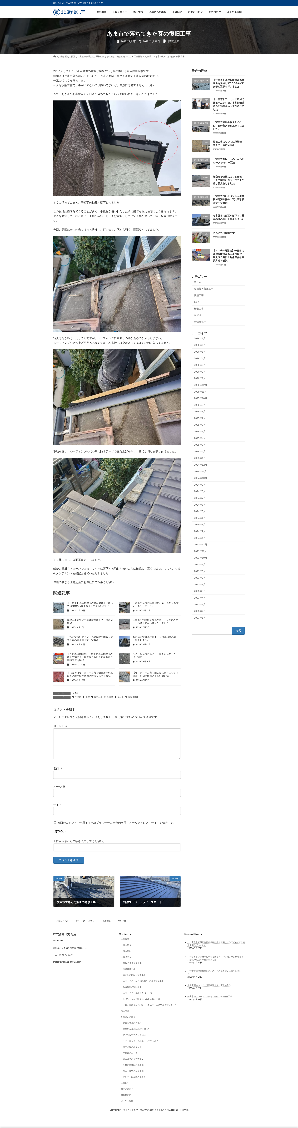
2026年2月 (200, 371)
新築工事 (199, 295)
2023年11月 (200, 551)
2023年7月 (200, 578)
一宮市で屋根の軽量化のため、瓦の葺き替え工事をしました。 (228, 125)
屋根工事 (98, 697)
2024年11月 (200, 471)
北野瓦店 (75, 582)
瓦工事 (120, 697)
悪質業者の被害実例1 (133, 1059)
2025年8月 (200, 411)
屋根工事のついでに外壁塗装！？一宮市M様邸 (209, 985)
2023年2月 (200, 611)
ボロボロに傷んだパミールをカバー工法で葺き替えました (150, 1005)
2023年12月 (200, 544)
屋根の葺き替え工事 (132, 963)
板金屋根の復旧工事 (132, 987)
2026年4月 (200, 358)
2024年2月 (200, 531)
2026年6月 (200, 345)
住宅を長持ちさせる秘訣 (134, 1035)
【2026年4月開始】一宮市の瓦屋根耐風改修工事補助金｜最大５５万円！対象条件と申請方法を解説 (90, 657)
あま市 (78, 697)
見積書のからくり (131, 1053)
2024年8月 (200, 491)
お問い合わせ (62, 921)
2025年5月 (200, 431)
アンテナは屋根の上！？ (134, 1077)
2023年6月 (200, 584)
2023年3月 (200, 604)
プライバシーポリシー (86, 921)
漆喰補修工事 (129, 969)
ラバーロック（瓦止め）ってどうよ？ (140, 1041)
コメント (60, 725)
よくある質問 (127, 1101)
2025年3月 (200, 445)
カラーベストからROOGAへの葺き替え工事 (143, 981)
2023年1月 (200, 617)
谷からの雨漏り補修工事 (134, 975)
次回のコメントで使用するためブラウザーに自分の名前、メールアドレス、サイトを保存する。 (116, 822)
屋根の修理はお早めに (133, 1065)
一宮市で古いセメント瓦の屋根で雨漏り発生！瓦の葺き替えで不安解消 (228, 199)
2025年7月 (200, 418)
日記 (196, 302)
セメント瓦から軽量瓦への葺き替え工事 (141, 999)
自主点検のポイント (132, 1047)
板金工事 (199, 308)
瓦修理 (75, 693)
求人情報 (127, 951)
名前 (57, 768)
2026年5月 (200, 351)
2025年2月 (200, 451)
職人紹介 (127, 945)
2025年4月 (200, 438)
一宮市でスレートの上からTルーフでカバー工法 (209, 996)
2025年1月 (200, 458)
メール (59, 786)
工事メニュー (127, 957)
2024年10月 (200, 478)
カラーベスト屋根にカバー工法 (137, 993)
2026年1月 (200, 378)
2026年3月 (200, 365)
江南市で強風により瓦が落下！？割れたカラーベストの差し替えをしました (228, 180)
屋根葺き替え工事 (203, 288)
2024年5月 (200, 511)
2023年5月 (200, 591)
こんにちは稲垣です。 (225, 233)
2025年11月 (200, 391)
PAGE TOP (288, 1091)
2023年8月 (200, 571)
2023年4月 (200, 597)
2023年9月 (200, 564)
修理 (88, 697)
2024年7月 (200, 498)
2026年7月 (200, 338)
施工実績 (125, 1011)
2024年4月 (200, 518)
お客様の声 (126, 1095)
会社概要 (125, 939)
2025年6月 (200, 425)
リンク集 (122, 921)
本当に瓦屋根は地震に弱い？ (136, 1029)
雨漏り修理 (133, 697)
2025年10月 (200, 398)
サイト (57, 804)
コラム (197, 282)
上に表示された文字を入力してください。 (79, 841)
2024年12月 (200, 464)
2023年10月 (200, 558)
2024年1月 (200, 538)
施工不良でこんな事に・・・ (136, 1071)
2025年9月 (200, 405)
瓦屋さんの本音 (128, 1017)
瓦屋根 (110, 697)
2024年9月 (200, 484)
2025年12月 (200, 385)
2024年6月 (200, 504)
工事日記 (125, 1083)
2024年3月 (200, 524)
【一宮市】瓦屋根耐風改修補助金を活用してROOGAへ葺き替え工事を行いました (228, 83)
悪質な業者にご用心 (132, 1023)
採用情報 (107, 921)
